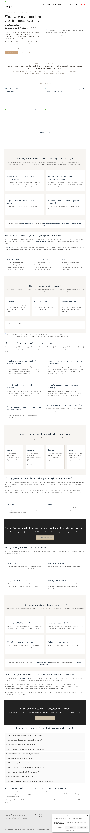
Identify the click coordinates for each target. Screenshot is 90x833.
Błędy (63, 143)
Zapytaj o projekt (11, 52)
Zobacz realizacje (25, 52)
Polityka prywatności (65, 814)
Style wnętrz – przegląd (38, 816)
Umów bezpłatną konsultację (45, 537)
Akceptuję (59, 827)
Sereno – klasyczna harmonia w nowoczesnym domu (60, 177)
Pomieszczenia (47, 143)
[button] (87, 815)
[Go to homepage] (8, 4)
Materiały (54, 143)
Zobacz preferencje (82, 827)
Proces (67, 143)
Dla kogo (59, 143)
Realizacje (23, 143)
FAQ (76, 143)
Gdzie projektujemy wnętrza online (40, 814)
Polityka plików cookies (70, 830)
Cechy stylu (40, 143)
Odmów (71, 827)
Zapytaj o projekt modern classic (45, 718)
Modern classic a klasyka (31, 143)
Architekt (72, 143)
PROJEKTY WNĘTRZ (45, 133)
